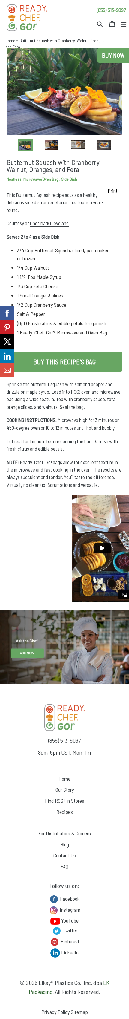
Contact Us (64, 855)
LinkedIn (69, 952)
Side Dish (69, 179)
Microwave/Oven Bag (41, 179)
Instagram (69, 909)
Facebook (69, 898)
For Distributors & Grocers (64, 833)
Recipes (64, 811)
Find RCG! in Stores (64, 800)
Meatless (14, 179)
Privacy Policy (55, 1012)
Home (10, 40)
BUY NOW (113, 55)
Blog (64, 844)
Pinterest (69, 941)
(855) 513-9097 (111, 10)
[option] (25, 145)
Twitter (69, 930)
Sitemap (79, 1012)
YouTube (69, 920)
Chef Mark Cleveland (49, 223)
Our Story (65, 789)
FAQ (64, 866)
